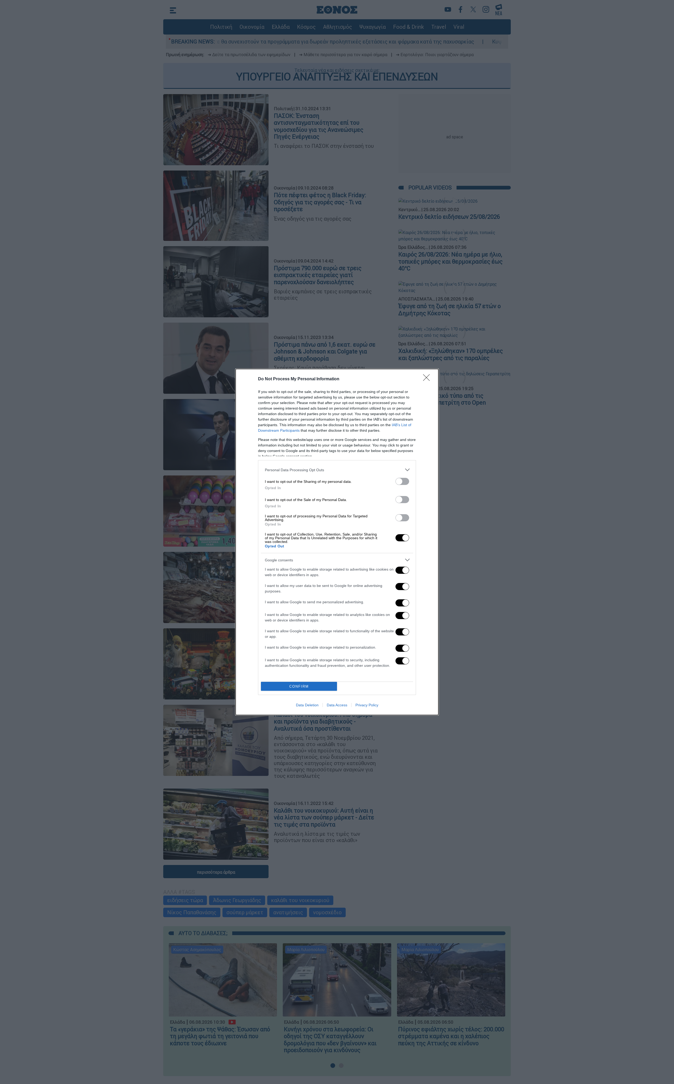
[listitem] (337, 470)
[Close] (428, 379)
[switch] (402, 481)
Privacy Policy (366, 705)
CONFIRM (299, 686)
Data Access (337, 705)
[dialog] (337, 542)
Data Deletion (307, 705)
